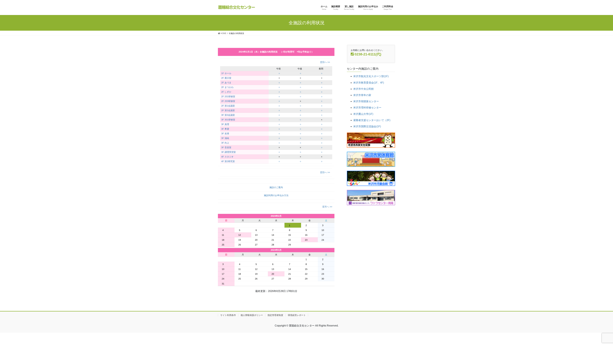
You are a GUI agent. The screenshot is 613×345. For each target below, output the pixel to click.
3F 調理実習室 (228, 152)
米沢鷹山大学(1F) (363, 114)
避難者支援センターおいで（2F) (371, 120)
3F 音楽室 (226, 147)
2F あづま (226, 82)
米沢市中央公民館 (363, 89)
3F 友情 (225, 133)
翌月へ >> (327, 206)
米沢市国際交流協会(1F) (367, 126)
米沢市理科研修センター (367, 107)
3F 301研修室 (228, 119)
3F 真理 (225, 124)
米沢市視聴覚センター (366, 101)
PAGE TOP (597, 332)
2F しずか (226, 92)
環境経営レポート (297, 315)
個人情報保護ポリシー (252, 315)
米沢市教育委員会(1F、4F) (368, 82)
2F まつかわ (227, 87)
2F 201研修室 (228, 96)
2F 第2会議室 (228, 110)
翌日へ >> (325, 62)
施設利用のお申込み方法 (276, 195)
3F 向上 (225, 143)
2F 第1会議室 (228, 105)
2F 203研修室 (228, 101)
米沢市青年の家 (362, 95)
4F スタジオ (227, 156)
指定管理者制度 (275, 315)
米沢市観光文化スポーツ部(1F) (371, 76)
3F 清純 (225, 138)
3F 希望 (225, 129)
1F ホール (226, 73)
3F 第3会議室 (228, 115)
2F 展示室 (226, 78)
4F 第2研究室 (228, 161)
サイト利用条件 (228, 315)
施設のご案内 (276, 187)
